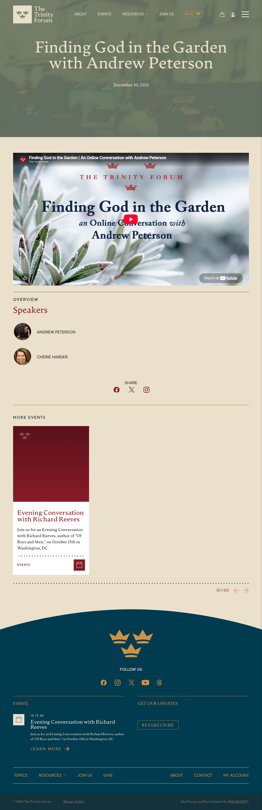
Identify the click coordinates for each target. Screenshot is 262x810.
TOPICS (21, 776)
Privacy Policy (74, 801)
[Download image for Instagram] (146, 392)
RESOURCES (133, 14)
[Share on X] (131, 391)
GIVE (189, 14)
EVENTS (104, 14)
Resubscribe (158, 725)
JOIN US (166, 14)
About (176, 776)
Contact (203, 776)
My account (236, 776)
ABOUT (80, 14)
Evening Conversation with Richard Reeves (50, 516)
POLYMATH (237, 801)
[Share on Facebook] (117, 392)
